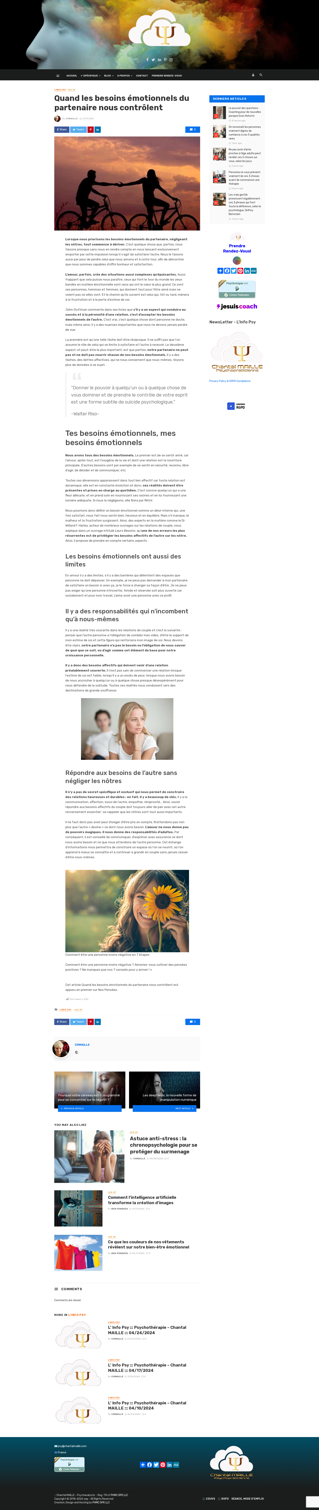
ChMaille (72, 118)
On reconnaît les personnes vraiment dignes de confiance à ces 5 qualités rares (245, 132)
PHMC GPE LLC (119, 1495)
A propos (123, 75)
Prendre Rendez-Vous (167, 75)
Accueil (71, 75)
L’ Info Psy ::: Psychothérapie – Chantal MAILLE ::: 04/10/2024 (147, 1405)
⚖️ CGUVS (208, 1498)
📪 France (60, 1452)
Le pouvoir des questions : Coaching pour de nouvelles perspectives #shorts (245, 112)
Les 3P (72, 90)
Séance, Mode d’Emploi (247, 1498)
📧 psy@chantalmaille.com (70, 1446)
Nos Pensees (119, 1208)
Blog (107, 75)
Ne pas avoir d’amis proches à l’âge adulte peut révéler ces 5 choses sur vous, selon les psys (245, 155)
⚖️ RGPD (223, 1498)
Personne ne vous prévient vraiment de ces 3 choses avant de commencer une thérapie (244, 178)
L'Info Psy (60, 90)
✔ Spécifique (89, 75)
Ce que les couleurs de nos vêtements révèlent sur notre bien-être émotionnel (148, 1244)
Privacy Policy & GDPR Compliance (230, 381)
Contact (142, 75)
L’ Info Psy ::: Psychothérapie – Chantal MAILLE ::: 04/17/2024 (147, 1368)
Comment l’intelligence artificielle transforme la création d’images (142, 1200)
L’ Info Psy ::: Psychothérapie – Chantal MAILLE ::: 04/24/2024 (147, 1330)
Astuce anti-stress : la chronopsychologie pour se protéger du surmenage (163, 1145)
